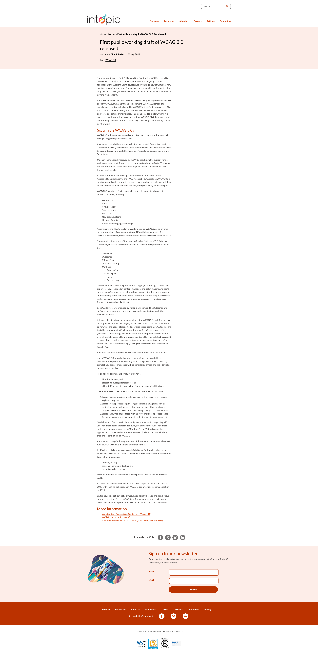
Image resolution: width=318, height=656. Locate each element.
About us (184, 21)
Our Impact (151, 609)
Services (154, 21)
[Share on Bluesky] (175, 538)
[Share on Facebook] (160, 538)
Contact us (225, 21)
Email (151, 580)
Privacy (207, 609)
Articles (211, 21)
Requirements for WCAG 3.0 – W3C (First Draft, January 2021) (132, 520)
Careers (198, 21)
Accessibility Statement (141, 616)
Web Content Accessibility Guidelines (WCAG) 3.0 (126, 513)
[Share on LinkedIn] (182, 538)
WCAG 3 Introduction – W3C (116, 517)
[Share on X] (167, 538)
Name (151, 571)
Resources (169, 21)
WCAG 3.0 (110, 60)
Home (103, 34)
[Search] (227, 6)
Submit (193, 589)
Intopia (139, 631)
